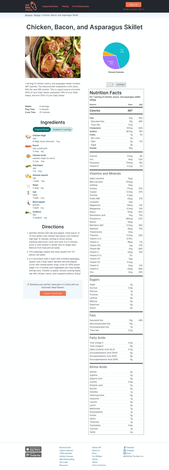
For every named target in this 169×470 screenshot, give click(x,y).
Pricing (65, 6)
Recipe (37, 15)
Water (35, 185)
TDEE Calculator (66, 453)
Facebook (130, 447)
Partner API (96, 447)
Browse (28, 15)
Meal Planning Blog (67, 459)
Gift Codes (64, 462)
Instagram (130, 450)
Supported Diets (50, 6)
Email (128, 453)
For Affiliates (97, 456)
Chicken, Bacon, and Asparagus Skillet (84, 27)
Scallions (37, 211)
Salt (34, 192)
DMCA (94, 462)
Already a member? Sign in (133, 9)
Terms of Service (99, 465)
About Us (96, 450)
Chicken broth (39, 155)
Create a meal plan (53, 293)
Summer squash (40, 175)
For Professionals (80, 6)
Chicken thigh (39, 135)
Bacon (36, 145)
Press (94, 453)
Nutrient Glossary (66, 456)
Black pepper (39, 202)
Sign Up (133, 4)
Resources (64, 465)
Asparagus (38, 165)
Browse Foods (65, 447)
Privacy (95, 459)
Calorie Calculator (66, 450)
